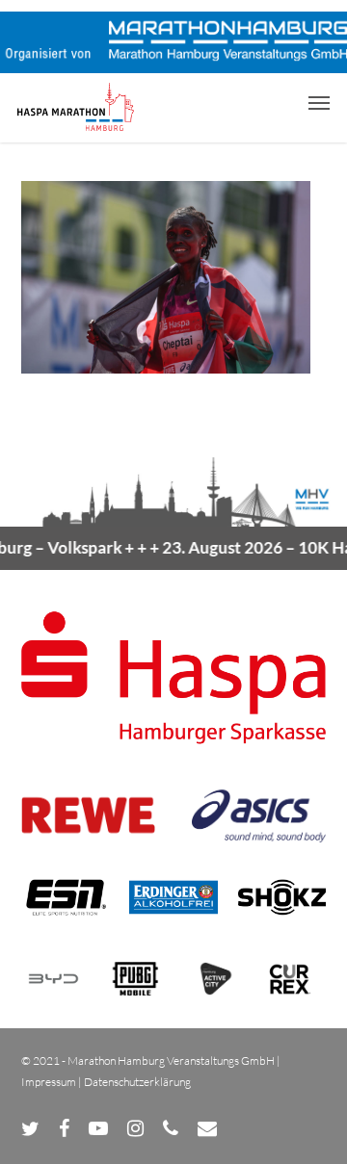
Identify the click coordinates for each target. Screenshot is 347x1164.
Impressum (48, 1081)
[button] (319, 102)
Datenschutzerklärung (137, 1081)
